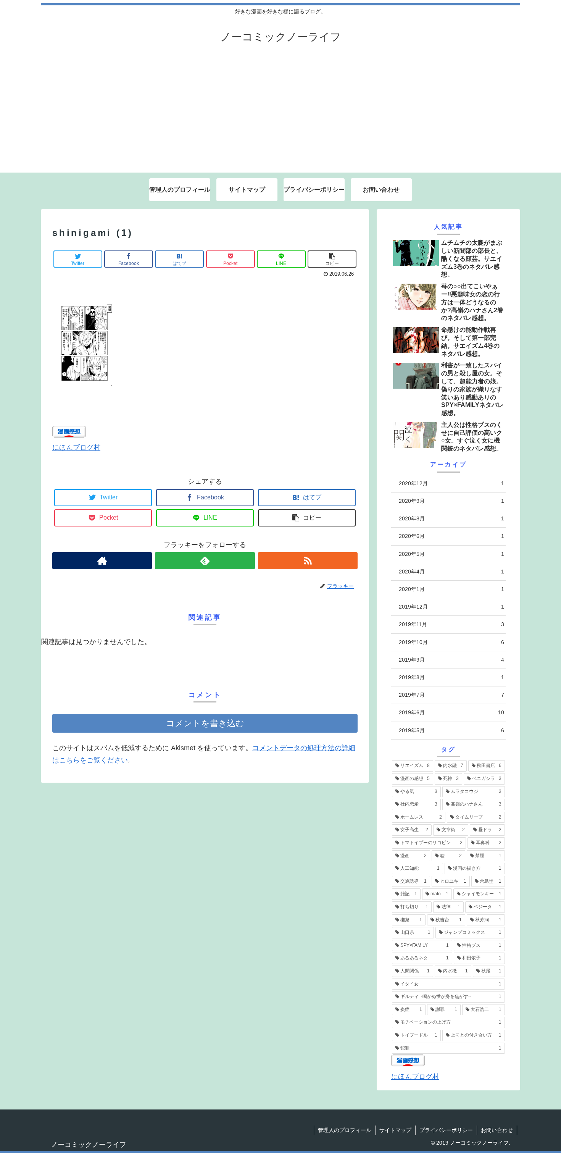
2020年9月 (451, 501)
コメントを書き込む (205, 723)
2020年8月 (451, 518)
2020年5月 (451, 554)
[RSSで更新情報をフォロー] (308, 560)
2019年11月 (451, 624)
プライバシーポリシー (446, 1130)
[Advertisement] (280, 115)
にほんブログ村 (76, 447)
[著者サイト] (102, 560)
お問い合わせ (497, 1130)
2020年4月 (451, 571)
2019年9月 (451, 660)
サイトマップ (395, 1130)
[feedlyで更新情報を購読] (205, 560)
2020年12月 (451, 483)
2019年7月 (451, 695)
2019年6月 (451, 712)
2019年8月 (451, 677)
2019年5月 (451, 730)
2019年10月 (451, 642)
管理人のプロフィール (344, 1130)
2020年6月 (451, 536)
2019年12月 (451, 607)
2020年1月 (451, 589)
